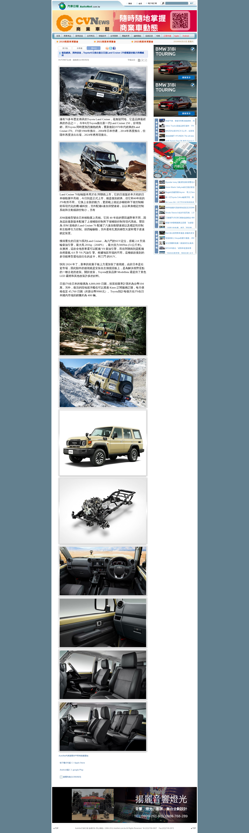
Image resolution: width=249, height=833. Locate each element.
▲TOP (55, 828)
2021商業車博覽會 (106, 41)
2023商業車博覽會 (143, 41)
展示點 (65, 48)
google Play (78, 770)
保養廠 (79, 48)
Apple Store (79, 763)
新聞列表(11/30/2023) (72, 777)
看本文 (94, 48)
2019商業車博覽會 (68, 41)
